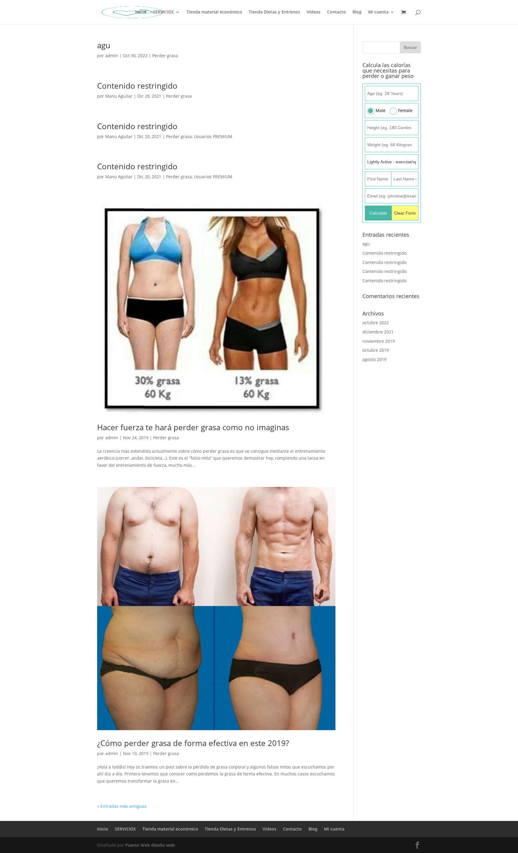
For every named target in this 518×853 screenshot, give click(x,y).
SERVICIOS (163, 12)
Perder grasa (165, 55)
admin (111, 55)
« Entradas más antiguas (122, 806)
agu (103, 45)
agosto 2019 (374, 359)
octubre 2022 (375, 322)
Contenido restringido (137, 85)
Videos (313, 12)
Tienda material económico (214, 12)
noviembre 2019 (378, 341)
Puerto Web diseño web (150, 845)
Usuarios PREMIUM (213, 136)
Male (381, 110)
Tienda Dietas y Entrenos (274, 12)
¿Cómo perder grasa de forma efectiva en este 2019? (193, 743)
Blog (357, 12)
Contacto (336, 12)
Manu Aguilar (118, 96)
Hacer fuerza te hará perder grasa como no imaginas (193, 427)
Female (405, 110)
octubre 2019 (375, 350)
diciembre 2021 (378, 332)
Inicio (140, 12)
